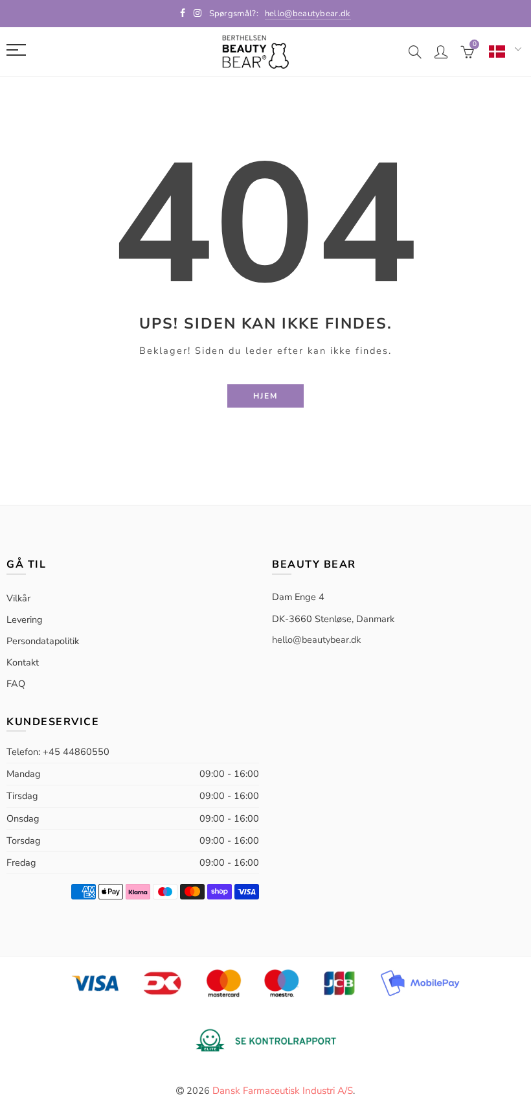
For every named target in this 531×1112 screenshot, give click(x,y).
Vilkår (18, 598)
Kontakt (22, 662)
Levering (24, 619)
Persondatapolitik (42, 640)
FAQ (15, 683)
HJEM (265, 396)
